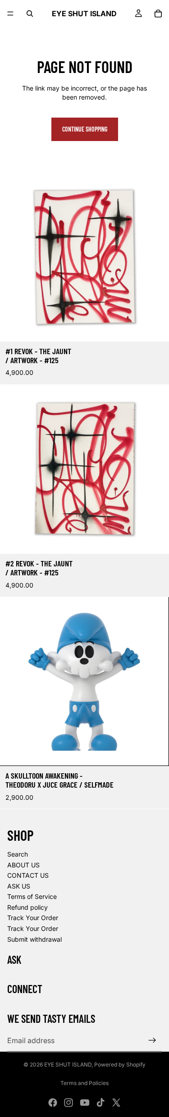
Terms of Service (32, 896)
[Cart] (158, 13)
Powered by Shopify (120, 1064)
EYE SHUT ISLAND (67, 1064)
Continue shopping (84, 129)
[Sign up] (152, 1040)
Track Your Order (32, 917)
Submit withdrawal (34, 939)
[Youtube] (84, 1102)
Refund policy (27, 907)
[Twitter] (116, 1102)
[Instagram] (68, 1102)
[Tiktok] (100, 1102)
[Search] (30, 13)
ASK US (18, 886)
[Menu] (10, 13)
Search (17, 854)
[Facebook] (52, 1102)
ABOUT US (23, 865)
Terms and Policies (84, 1083)
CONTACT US (28, 875)
